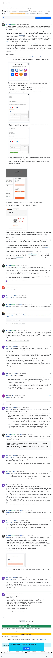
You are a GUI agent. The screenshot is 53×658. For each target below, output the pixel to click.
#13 (50, 455)
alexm (7, 295)
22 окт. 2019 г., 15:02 (27, 304)
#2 (50, 265)
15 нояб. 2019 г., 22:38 (28, 535)
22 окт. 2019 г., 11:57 (16, 287)
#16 (50, 510)
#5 (50, 304)
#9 (50, 373)
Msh (7, 395)
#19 (50, 577)
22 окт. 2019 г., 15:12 (24, 312)
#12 (50, 434)
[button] (2, 656)
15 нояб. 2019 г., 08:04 (17, 484)
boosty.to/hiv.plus (34, 43)
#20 (50, 593)
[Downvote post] (48, 261)
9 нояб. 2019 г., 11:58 (21, 471)
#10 (50, 395)
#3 (50, 287)
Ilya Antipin (8, 24)
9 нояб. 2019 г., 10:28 (23, 455)
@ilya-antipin (9, 297)
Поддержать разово (26, 634)
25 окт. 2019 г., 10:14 (24, 330)
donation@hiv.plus (41, 639)
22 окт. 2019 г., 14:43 (23, 295)
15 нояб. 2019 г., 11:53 (27, 510)
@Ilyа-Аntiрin (19, 257)
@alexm (8, 306)
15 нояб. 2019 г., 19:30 (23, 520)
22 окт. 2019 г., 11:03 (24, 24)
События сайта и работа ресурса (17, 13)
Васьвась (8, 312)
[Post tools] (50, 261)
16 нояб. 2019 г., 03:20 (23, 577)
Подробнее (22, 646)
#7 (50, 330)
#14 (50, 471)
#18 (50, 535)
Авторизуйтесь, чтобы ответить (43, 17)
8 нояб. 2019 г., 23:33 (23, 407)
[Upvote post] (44, 261)
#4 (50, 295)
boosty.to (21, 35)
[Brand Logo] (7, 3)
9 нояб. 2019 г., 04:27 (27, 434)
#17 (50, 520)
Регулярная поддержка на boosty (26, 626)
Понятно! (26, 648)
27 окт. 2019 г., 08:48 (23, 373)
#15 (50, 484)
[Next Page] (32, 621)
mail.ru (7, 41)
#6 (50, 312)
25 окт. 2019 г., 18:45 (23, 346)
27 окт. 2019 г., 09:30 (20, 395)
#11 (50, 407)
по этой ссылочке (32, 254)
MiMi (7, 287)
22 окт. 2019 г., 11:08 (24, 265)
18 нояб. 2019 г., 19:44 (17, 593)
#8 (50, 346)
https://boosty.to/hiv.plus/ (35, 56)
